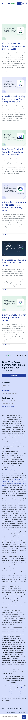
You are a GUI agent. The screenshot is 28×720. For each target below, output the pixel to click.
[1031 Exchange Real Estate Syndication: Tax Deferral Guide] (14, 32)
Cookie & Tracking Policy (19, 690)
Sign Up (24, 3)
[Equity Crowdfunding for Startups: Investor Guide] (14, 303)
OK (24, 717)
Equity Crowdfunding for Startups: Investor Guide (14, 318)
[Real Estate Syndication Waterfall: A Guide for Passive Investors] (14, 138)
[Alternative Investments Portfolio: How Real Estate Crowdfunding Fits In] (14, 191)
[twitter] (22, 355)
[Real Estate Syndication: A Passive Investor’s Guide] (14, 248)
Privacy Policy (8, 690)
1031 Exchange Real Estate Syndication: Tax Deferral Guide (13, 46)
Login (19, 3)
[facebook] (17, 355)
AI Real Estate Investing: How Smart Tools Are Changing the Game (13, 99)
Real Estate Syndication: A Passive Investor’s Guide (14, 263)
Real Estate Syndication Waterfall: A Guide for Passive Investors (13, 152)
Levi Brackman (6, 71)
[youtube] (25, 355)
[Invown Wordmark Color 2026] (11, 2)
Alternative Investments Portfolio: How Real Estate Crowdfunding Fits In (14, 206)
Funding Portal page (11, 470)
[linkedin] (20, 355)
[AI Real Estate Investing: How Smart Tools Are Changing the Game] (14, 85)
